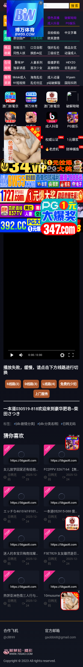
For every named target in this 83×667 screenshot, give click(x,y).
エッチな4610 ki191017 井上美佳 (27, 511)
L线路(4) (49, 384)
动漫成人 (71, 53)
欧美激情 (53, 38)
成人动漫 (53, 77)
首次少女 (36, 68)
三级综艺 (53, 53)
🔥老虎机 (52, 149)
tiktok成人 (19, 77)
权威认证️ (51, 139)
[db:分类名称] (48, 424)
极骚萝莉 (53, 62)
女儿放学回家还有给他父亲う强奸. (28, 469)
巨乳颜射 (71, 68)
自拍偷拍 (53, 32)
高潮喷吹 (53, 68)
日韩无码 (69, 424)
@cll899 (9, 637)
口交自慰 (36, 47)
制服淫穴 (19, 47)
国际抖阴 (71, 83)
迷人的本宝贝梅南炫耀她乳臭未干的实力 (32, 553)
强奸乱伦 (53, 47)
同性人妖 (19, 53)
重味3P (19, 62)
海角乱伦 (36, 77)
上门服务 (41, 394)
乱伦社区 (36, 83)
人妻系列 (36, 62)
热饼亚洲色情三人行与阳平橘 (24, 595)
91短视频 (19, 83)
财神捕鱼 (72, 149)
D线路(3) (31, 384)
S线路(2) (13, 384)
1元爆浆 (72, 139)
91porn (70, 77)
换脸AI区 (36, 53)
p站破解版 (53, 83)
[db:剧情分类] (25, 424)
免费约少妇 (68, 384)
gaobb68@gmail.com (60, 637)
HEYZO (70, 62)
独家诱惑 (19, 68)
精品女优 (71, 47)
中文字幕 (71, 32)
